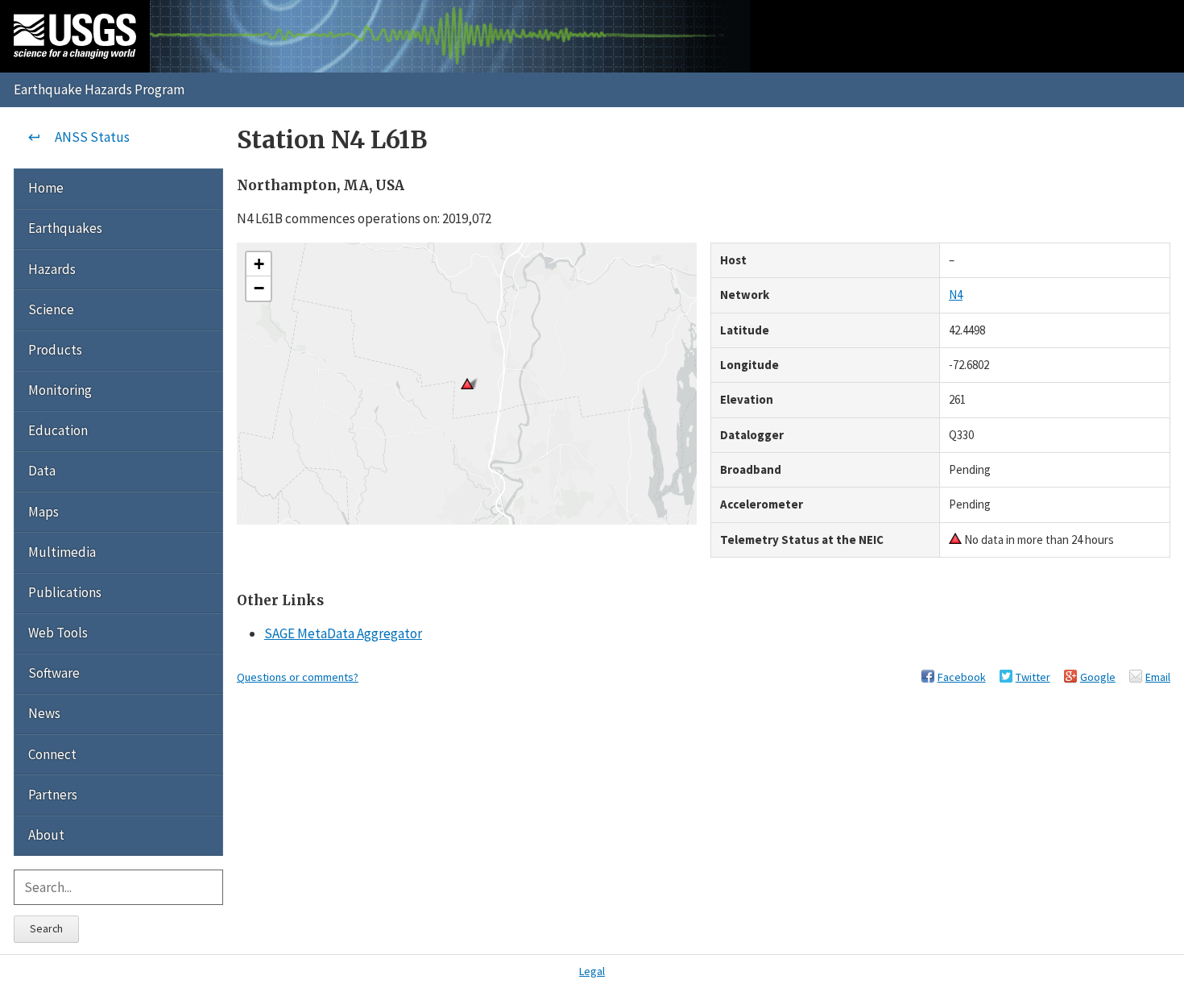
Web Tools (58, 632)
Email (1157, 677)
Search (46, 928)
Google (1098, 677)
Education (58, 430)
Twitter (1033, 677)
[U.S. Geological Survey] (75, 36)
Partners (52, 794)
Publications (64, 592)
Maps (43, 512)
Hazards (52, 269)
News (44, 713)
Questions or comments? (297, 677)
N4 (956, 294)
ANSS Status (92, 137)
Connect (52, 754)
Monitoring (60, 390)
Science (51, 309)
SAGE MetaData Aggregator (343, 633)
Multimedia (62, 552)
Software (54, 673)
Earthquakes (65, 228)
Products (55, 350)
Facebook (962, 677)
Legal (592, 971)
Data (42, 470)
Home (46, 188)
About (46, 835)
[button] (258, 264)
